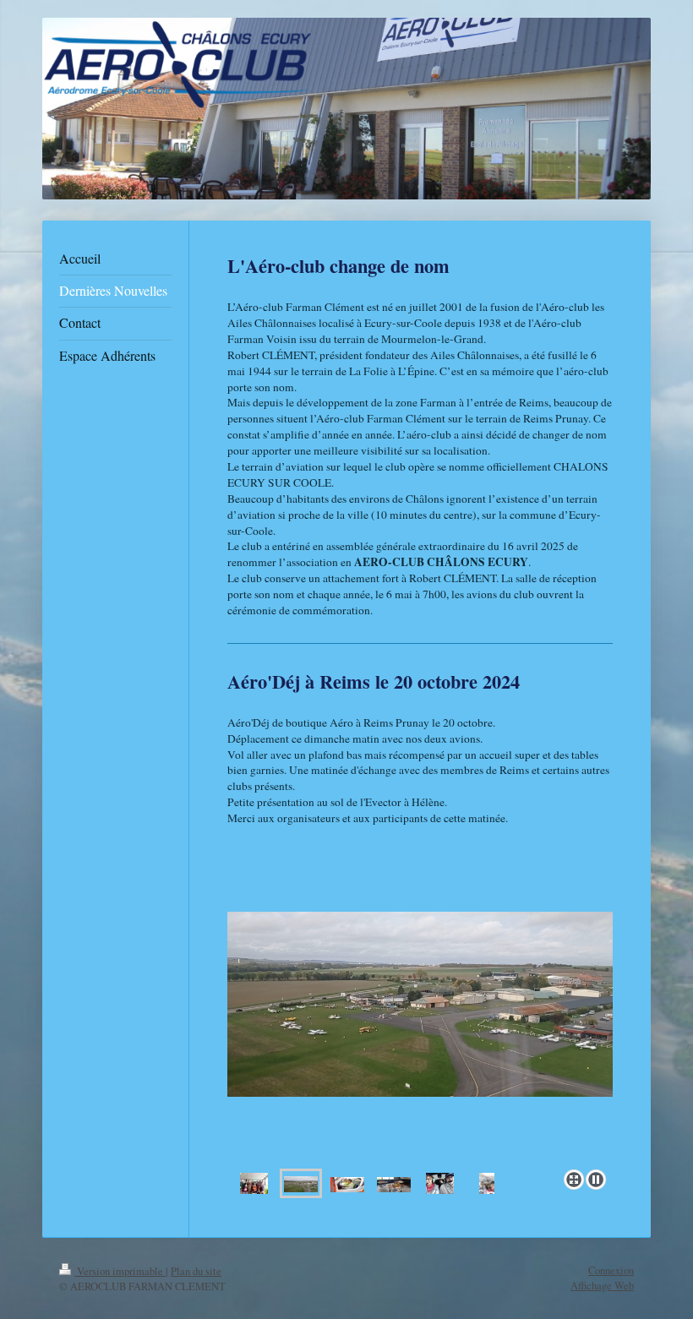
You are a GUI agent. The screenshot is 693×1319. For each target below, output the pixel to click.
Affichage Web (602, 1285)
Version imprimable (120, 1271)
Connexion (611, 1270)
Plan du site (196, 1271)
